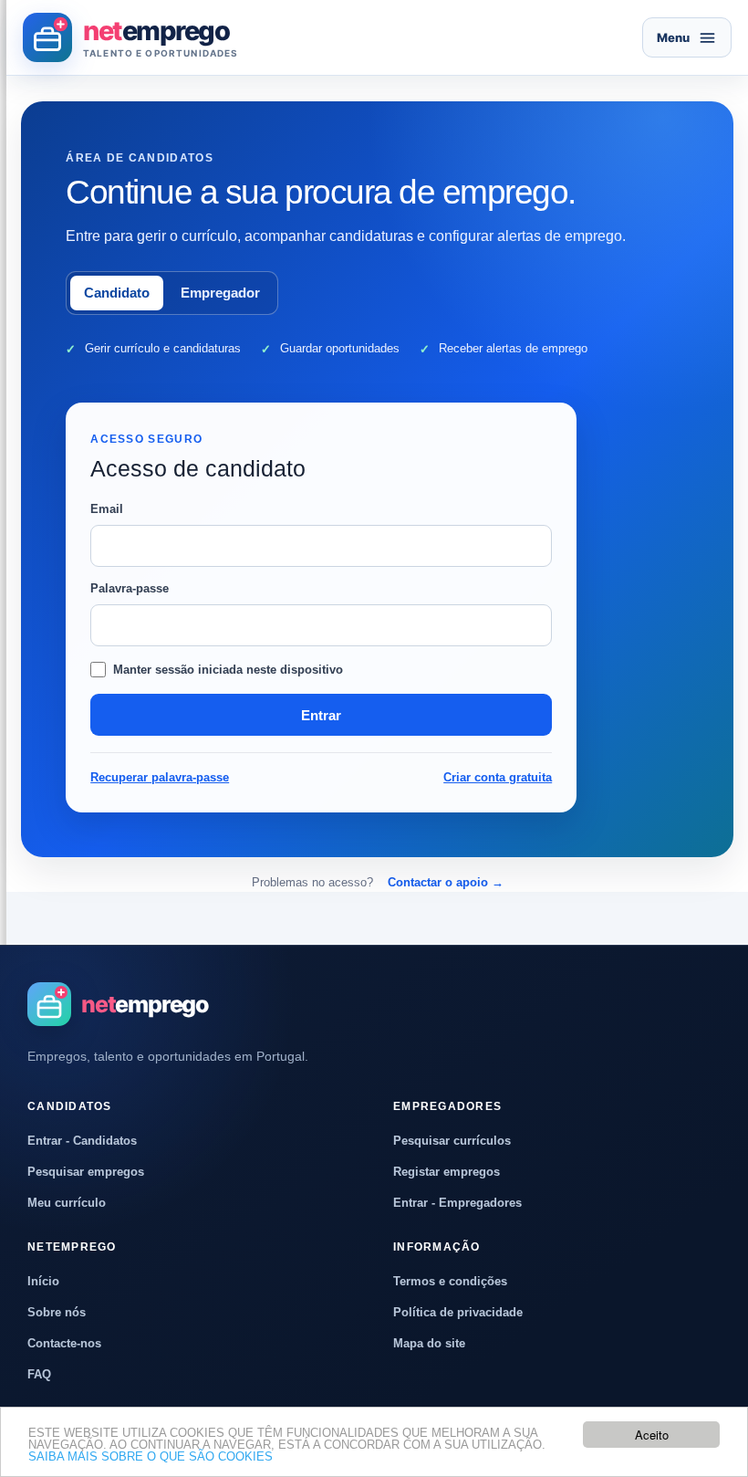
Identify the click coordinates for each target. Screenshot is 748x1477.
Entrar (321, 715)
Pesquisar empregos (85, 1171)
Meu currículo (66, 1203)
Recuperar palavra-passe (159, 777)
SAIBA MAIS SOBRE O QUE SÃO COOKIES (150, 1456)
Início (43, 1281)
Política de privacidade (458, 1312)
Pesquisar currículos (452, 1140)
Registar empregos (446, 1171)
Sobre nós (56, 1312)
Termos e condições (450, 1281)
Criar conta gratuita (497, 777)
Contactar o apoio (446, 882)
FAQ (39, 1374)
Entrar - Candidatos (82, 1140)
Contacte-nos (64, 1343)
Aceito (652, 1434)
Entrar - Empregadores (457, 1203)
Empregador (220, 292)
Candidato (117, 292)
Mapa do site (429, 1343)
